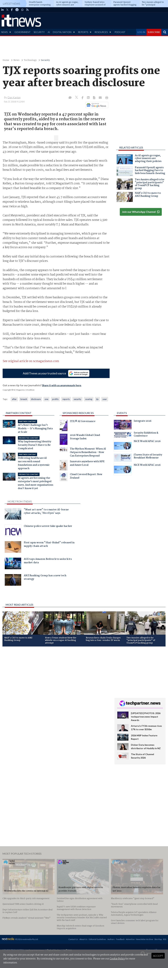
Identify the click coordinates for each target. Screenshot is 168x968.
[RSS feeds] (27, 9)
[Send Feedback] (94, 97)
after (14, 399)
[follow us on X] (7, 9)
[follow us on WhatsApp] (22, 9)
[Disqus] (56, 693)
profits (55, 399)
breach (24, 399)
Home (6, 60)
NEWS (4, 32)
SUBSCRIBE (154, 32)
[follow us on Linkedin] (2, 9)
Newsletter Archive (144, 939)
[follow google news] (17, 9)
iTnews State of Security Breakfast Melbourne (148, 457)
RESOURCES (101, 32)
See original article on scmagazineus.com (31, 361)
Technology (30, 60)
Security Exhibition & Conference (146, 435)
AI (49, 32)
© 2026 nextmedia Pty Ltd (26, 939)
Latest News (11, 3)
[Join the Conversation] (70, 97)
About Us (83, 939)
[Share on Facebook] (82, 97)
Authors (111, 939)
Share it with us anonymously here (61, 385)
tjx (97, 399)
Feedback (120, 939)
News (16, 60)
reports (66, 399)
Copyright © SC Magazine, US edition (18, 390)
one (46, 399)
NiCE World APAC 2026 (147, 441)
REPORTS (83, 32)
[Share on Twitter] (77, 97)
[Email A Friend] (100, 97)
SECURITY (39, 32)
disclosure (36, 399)
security (77, 399)
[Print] (106, 97)
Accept (158, 955)
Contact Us (73, 939)
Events (122, 412)
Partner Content (19, 412)
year (105, 399)
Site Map (158, 939)
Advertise (130, 939)
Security (45, 60)
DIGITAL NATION (62, 32)
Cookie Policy (117, 959)
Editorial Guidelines (97, 939)
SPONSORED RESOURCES (78, 412)
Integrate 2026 (142, 421)
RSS (164, 939)
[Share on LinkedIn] (88, 97)
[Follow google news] (96, 105)
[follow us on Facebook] (12, 9)
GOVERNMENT (22, 32)
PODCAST (120, 32)
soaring (88, 399)
